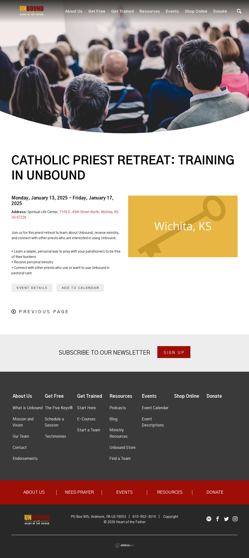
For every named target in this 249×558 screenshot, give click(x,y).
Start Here (86, 408)
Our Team (21, 436)
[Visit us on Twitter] (226, 519)
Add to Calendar (80, 288)
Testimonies (55, 436)
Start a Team (88, 430)
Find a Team (120, 459)
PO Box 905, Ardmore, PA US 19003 (98, 517)
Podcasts (117, 408)
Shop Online (196, 11)
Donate (220, 11)
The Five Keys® (59, 408)
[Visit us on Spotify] (208, 519)
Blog (113, 419)
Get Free (96, 11)
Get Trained (122, 11)
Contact (20, 448)
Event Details (32, 288)
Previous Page (44, 312)
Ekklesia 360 (124, 545)
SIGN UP (174, 353)
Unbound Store (122, 448)
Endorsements (25, 459)
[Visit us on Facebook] (217, 519)
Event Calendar (155, 408)
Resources (150, 11)
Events (172, 11)
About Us (73, 11)
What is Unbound (28, 408)
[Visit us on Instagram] (235, 519)
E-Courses (86, 419)
